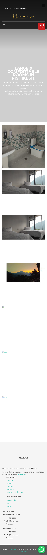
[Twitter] (3, 3)
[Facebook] (13, 3)
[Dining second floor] (23, 191)
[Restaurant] (23, 282)
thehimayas (13, 549)
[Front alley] (23, 236)
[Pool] (23, 372)
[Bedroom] (23, 146)
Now (41, 26)
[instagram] (9, 3)
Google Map (22, 474)
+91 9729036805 (21, 8)
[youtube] (6, 3)
